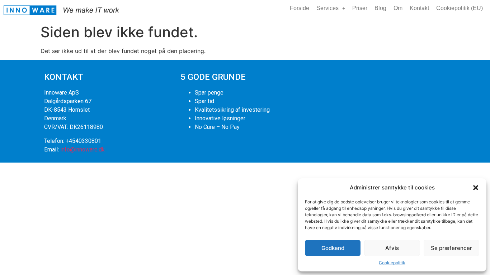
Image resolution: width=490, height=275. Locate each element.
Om (398, 8)
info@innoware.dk (82, 149)
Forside (299, 8)
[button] (475, 187)
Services (327, 8)
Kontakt (419, 8)
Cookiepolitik (392, 262)
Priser (359, 8)
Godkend (332, 248)
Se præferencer (451, 248)
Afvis (392, 248)
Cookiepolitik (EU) (459, 8)
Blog (380, 8)
